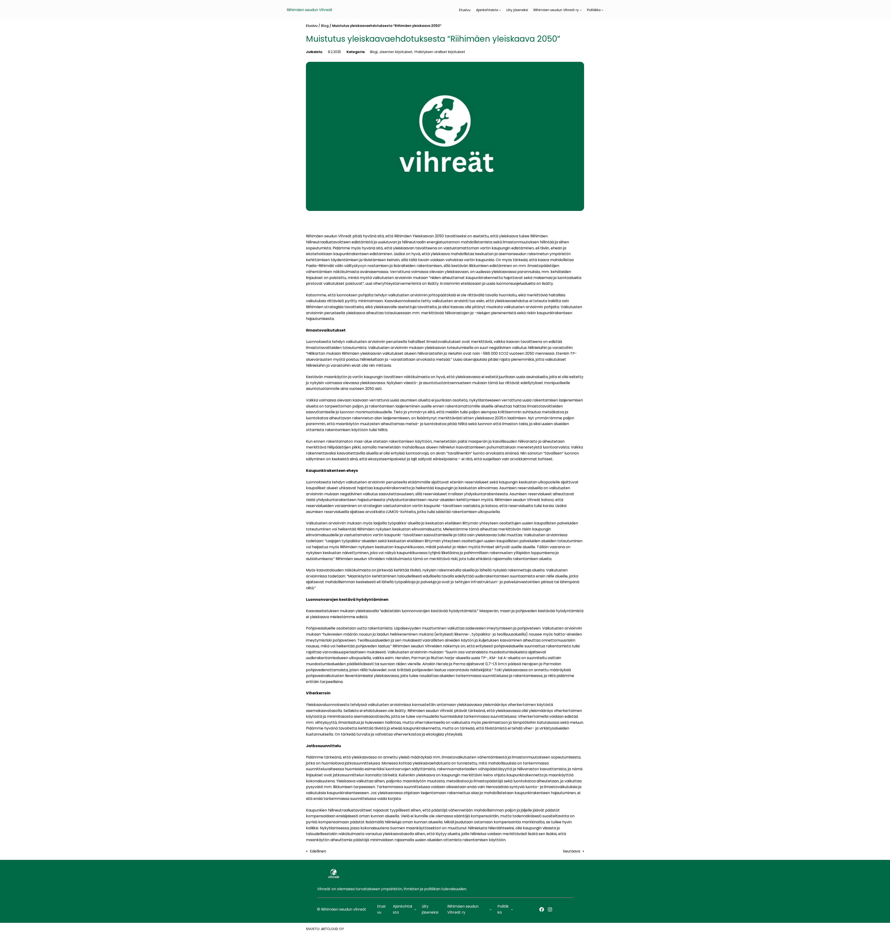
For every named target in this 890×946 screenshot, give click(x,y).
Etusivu (312, 25)
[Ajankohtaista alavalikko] (500, 10)
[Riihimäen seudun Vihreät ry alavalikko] (581, 10)
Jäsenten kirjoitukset (395, 52)
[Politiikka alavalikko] (602, 10)
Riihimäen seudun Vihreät (309, 10)
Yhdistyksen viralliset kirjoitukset (439, 52)
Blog (325, 25)
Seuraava (571, 851)
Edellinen (318, 851)
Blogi (374, 52)
